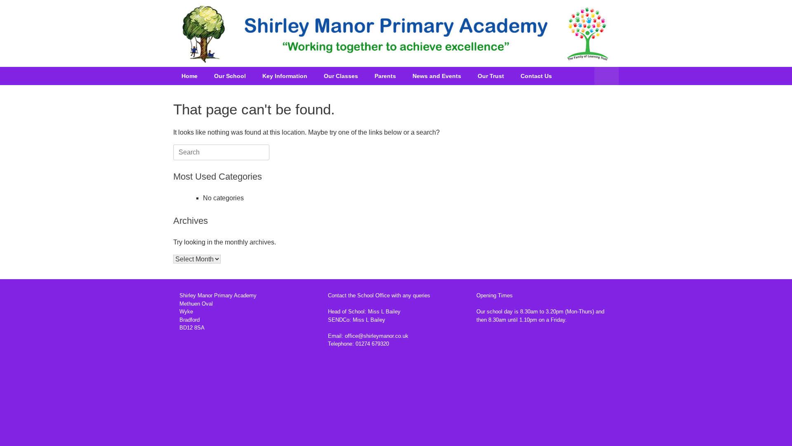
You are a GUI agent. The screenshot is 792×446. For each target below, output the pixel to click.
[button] (606, 76)
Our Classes (341, 76)
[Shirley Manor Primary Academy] (396, 33)
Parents (385, 76)
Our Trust (491, 76)
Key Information (284, 76)
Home (190, 76)
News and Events (436, 76)
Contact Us (536, 76)
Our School (230, 76)
